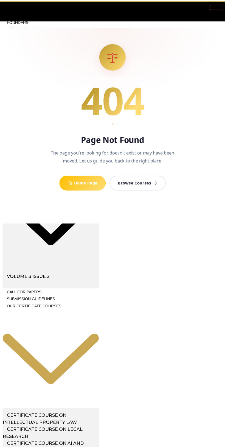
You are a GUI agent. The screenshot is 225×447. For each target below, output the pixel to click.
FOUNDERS (17, 22)
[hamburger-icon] (216, 7)
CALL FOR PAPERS (24, 292)
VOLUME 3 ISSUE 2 (28, 276)
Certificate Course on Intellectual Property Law (40, 419)
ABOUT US (16, 15)
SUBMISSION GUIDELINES (31, 299)
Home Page (86, 183)
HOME (12, 8)
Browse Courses (134, 183)
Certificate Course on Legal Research (43, 433)
